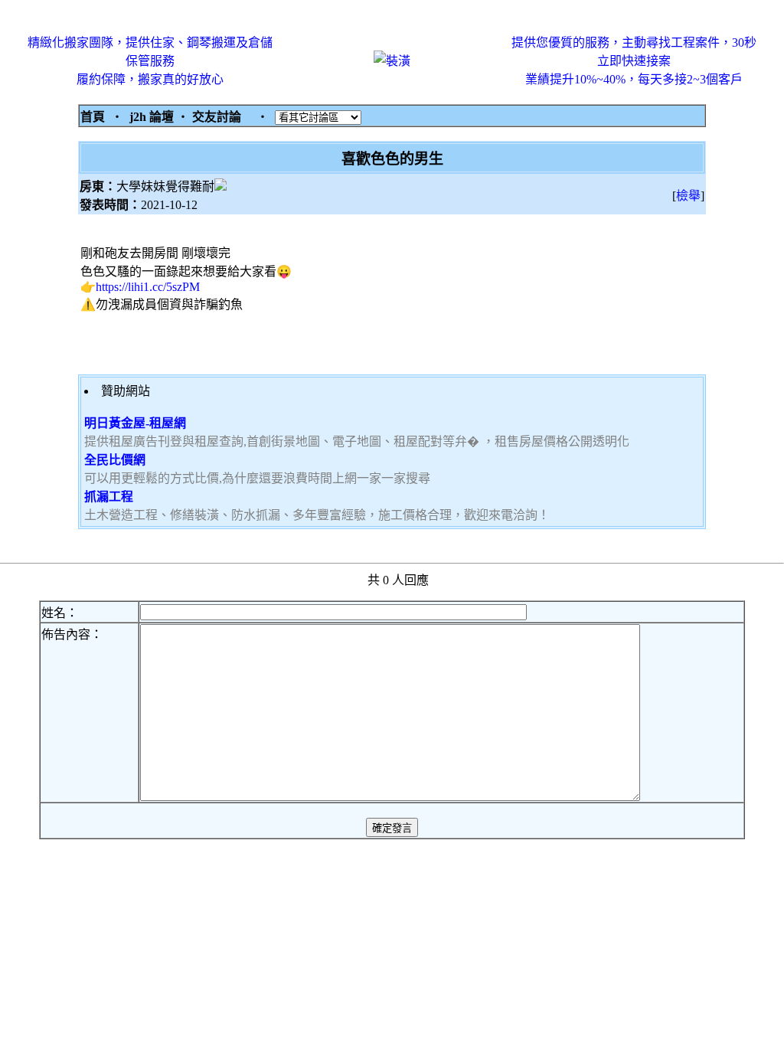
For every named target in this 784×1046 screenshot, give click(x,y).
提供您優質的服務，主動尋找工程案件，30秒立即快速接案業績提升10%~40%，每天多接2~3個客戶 (633, 61)
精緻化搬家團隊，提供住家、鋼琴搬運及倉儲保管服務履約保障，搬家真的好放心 (150, 61)
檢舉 (688, 195)
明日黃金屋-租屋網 (135, 423)
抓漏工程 (108, 496)
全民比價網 (114, 459)
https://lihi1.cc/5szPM (148, 286)
